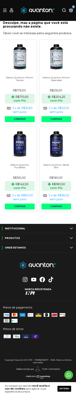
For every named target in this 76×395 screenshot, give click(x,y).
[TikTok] (51, 279)
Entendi (64, 388)
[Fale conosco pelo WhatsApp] (68, 375)
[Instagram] (25, 279)
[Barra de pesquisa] (64, 10)
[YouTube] (33, 279)
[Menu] (5, 10)
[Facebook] (42, 279)
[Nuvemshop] (38, 378)
